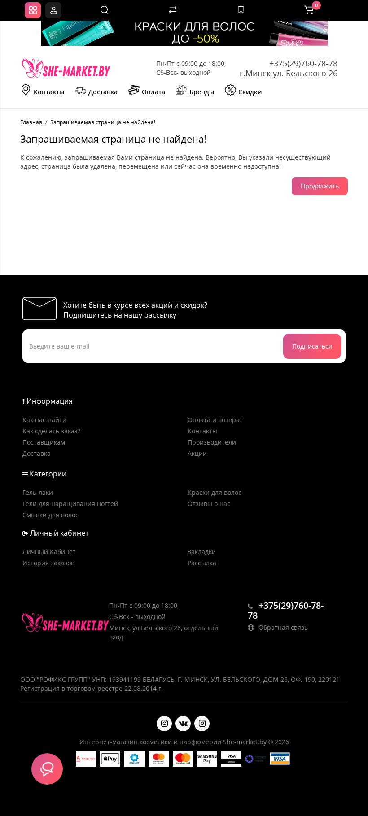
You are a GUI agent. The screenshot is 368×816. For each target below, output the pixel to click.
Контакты (49, 91)
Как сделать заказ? (51, 431)
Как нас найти (44, 419)
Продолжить (320, 186)
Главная (31, 122)
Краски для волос (214, 492)
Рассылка (202, 563)
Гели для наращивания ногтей (70, 503)
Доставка (103, 91)
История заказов (48, 563)
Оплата (153, 91)
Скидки (250, 91)
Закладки (202, 551)
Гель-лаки (37, 492)
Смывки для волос (50, 515)
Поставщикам (43, 442)
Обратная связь (282, 627)
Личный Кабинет (49, 551)
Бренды (201, 91)
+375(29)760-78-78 (303, 63)
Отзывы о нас (209, 503)
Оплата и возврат (215, 419)
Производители (212, 442)
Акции (197, 453)
